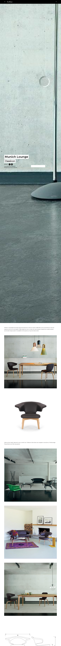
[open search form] (56, 1)
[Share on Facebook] (9, 165)
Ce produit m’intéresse (38, 166)
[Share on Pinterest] (12, 165)
